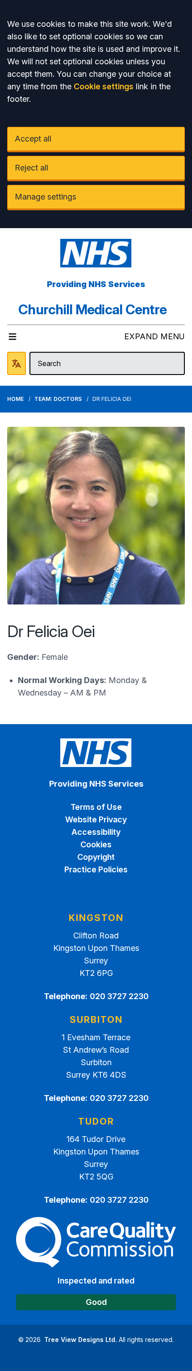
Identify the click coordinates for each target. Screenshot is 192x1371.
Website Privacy (96, 819)
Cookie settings (104, 86)
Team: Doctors (58, 399)
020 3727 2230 (119, 996)
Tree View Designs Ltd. (80, 1339)
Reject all (31, 167)
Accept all (33, 138)
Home (15, 399)
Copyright (96, 857)
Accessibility (96, 832)
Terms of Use (96, 807)
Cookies (96, 844)
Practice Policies (96, 869)
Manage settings (45, 196)
